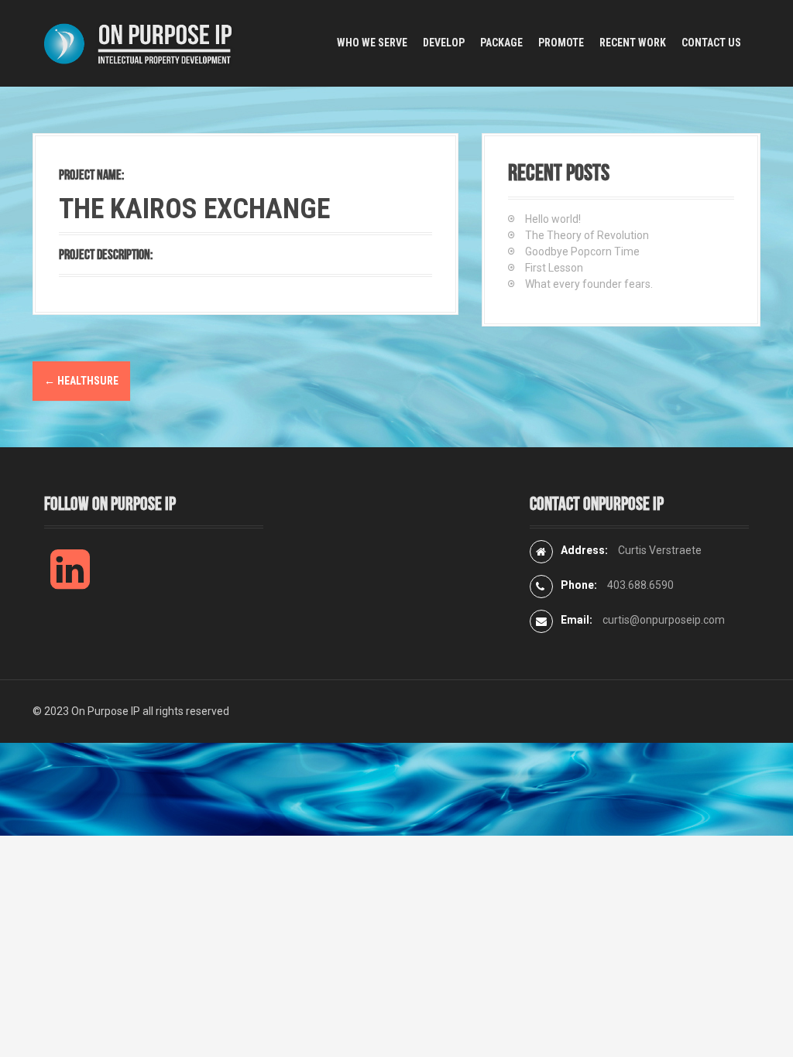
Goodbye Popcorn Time (582, 251)
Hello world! (553, 219)
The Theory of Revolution (587, 235)
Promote (561, 42)
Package (501, 42)
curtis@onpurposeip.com (663, 620)
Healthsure (81, 381)
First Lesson (554, 268)
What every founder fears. (589, 284)
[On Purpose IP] (141, 42)
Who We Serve (372, 42)
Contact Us (711, 42)
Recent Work (632, 42)
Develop (444, 42)
